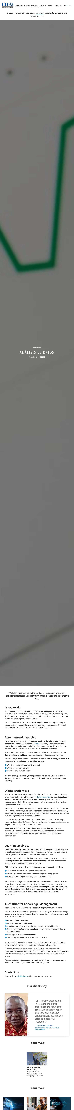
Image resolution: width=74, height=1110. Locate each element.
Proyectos (34, 6)
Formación (19, 6)
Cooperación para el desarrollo (56, 13)
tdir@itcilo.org (22, 976)
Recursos (43, 6)
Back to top (69, 1107)
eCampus (50, 6)
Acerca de (58, 6)
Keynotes (40, 16)
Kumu (37, 743)
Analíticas (40, 13)
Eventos (33, 16)
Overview (10, 13)
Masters (27, 6)
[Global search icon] (70, 6)
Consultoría (30, 13)
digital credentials (43, 797)
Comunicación (20, 13)
